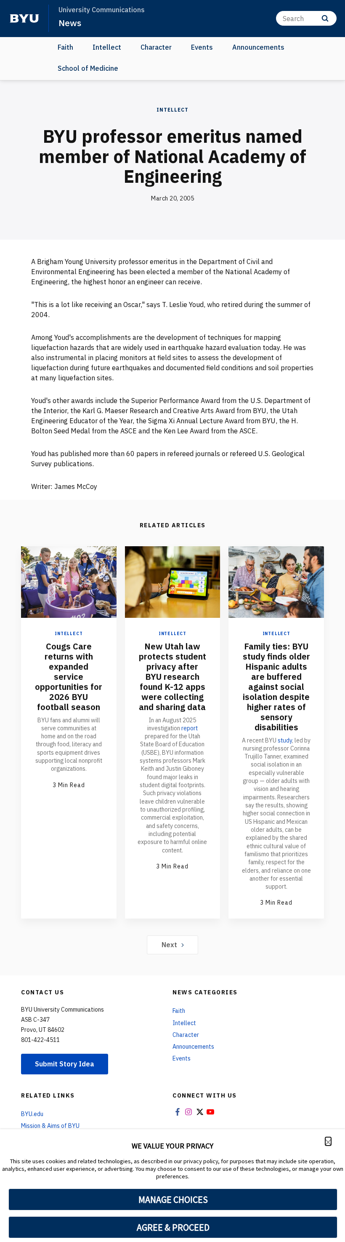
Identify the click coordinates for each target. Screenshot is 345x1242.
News (69, 23)
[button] (328, 1141)
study (285, 740)
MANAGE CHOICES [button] (173, 1199)
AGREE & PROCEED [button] (173, 1227)
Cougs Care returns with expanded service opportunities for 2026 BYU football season (68, 677)
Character (156, 47)
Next (169, 944)
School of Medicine (88, 68)
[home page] (24, 18)
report (189, 728)
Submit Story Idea (64, 1064)
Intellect (107, 47)
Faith (65, 47)
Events (202, 47)
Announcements (258, 47)
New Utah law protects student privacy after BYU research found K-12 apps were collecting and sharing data (172, 677)
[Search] (325, 18)
